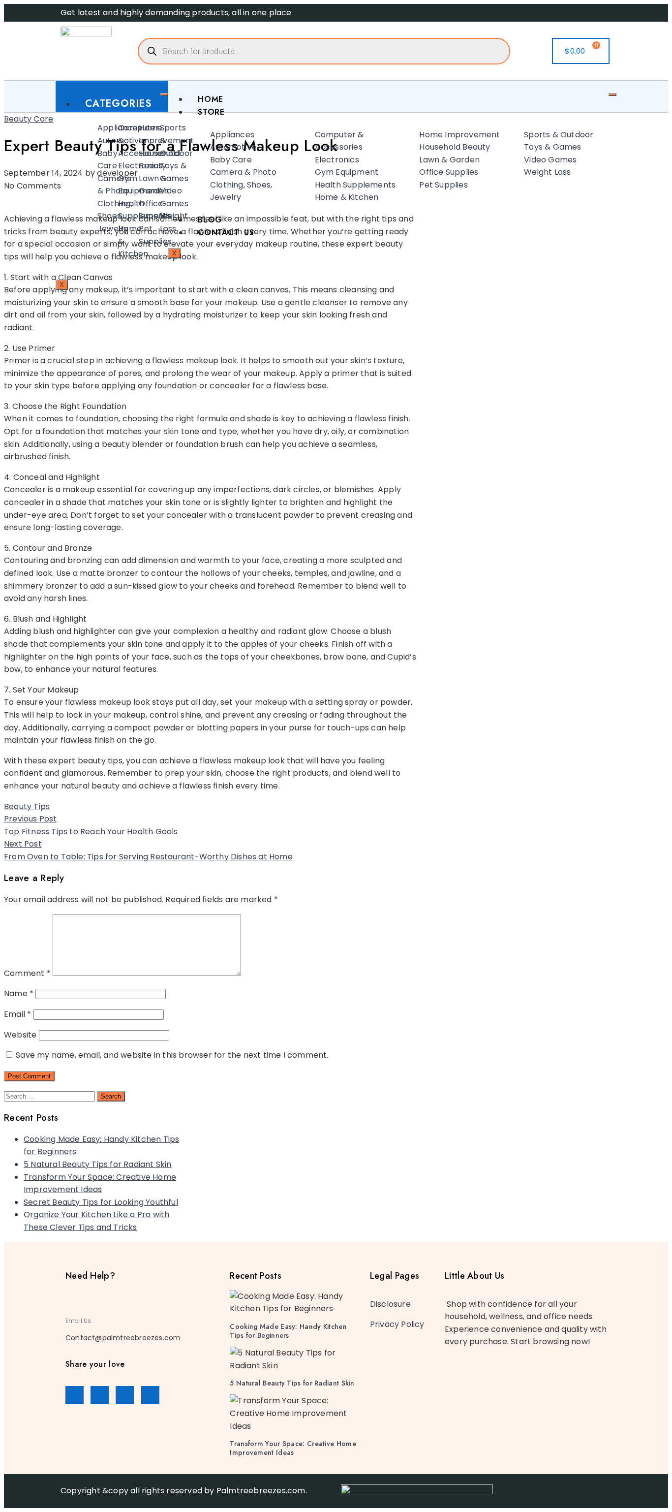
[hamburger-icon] (164, 94)
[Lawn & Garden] (131, 184)
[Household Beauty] (131, 159)
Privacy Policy (397, 1324)
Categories (118, 103)
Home (210, 99)
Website (20, 1034)
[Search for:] (50, 1096)
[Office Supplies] (131, 209)
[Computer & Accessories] (111, 140)
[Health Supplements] (111, 209)
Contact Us (226, 232)
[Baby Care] (90, 159)
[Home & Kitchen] (111, 241)
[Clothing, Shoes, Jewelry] (90, 216)
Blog (210, 219)
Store (211, 112)
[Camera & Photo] (90, 184)
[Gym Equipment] (111, 184)
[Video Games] (153, 197)
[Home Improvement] (131, 134)
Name (18, 993)
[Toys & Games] (153, 172)
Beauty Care (28, 119)
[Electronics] (111, 165)
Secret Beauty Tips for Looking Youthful (101, 1202)
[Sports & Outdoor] (153, 140)
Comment (27, 973)
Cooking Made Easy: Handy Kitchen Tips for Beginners (288, 1331)
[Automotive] (90, 140)
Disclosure (390, 1304)
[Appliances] (90, 128)
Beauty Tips (27, 806)
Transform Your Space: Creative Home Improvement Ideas (293, 1448)
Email (17, 1014)
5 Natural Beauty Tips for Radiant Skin (98, 1164)
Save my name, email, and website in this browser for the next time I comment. (172, 1055)
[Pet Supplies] (131, 235)
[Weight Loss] (153, 222)
